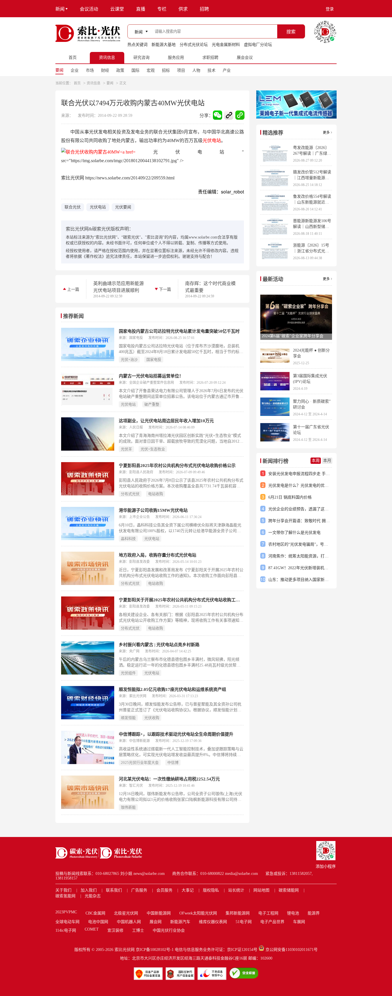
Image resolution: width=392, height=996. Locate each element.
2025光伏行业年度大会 (140, 762)
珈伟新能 (128, 807)
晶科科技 (128, 538)
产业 (227, 70)
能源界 (314, 913)
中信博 (172, 762)
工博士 (138, 930)
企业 (75, 70)
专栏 (161, 9)
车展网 (299, 922)
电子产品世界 (272, 922)
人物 (196, 70)
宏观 (151, 70)
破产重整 (151, 404)
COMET (92, 929)
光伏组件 (128, 673)
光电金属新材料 (226, 44)
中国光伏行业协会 (169, 930)
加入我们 (89, 890)
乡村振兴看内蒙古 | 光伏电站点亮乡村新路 (159, 644)
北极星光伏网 (126, 913)
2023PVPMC (66, 912)
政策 (120, 70)
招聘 (204, 9)
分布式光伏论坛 (194, 44)
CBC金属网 (95, 913)
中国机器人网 (129, 922)
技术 (211, 70)
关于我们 (63, 890)
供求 (183, 9)
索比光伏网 (124, 949)
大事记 (188, 890)
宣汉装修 (115, 930)
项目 (181, 70)
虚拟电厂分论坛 (258, 44)
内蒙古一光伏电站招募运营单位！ (151, 376)
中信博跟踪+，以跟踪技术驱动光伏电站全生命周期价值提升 (176, 734)
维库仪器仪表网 (213, 922)
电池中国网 (98, 922)
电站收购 (155, 494)
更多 (326, 133)
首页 (77, 83)
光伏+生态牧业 (153, 449)
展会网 (156, 922)
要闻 (59, 70)
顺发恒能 (128, 718)
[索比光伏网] (87, 33)
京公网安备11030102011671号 (291, 949)
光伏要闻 (123, 207)
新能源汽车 (180, 922)
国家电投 (153, 359)
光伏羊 (126, 449)
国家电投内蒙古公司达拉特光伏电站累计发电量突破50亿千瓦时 (179, 331)
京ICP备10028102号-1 (155, 949)
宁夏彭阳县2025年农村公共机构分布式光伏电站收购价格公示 (177, 465)
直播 (140, 9)
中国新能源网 (159, 913)
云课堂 (117, 9)
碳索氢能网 (65, 896)
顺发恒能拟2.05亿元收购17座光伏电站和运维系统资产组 (172, 689)
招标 (166, 70)
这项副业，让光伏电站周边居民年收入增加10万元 (166, 420)
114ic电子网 (65, 930)
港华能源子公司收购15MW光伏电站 (153, 510)
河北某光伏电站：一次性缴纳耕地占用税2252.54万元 (169, 779)
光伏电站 (212, 140)
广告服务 (139, 890)
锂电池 (293, 913)
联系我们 (114, 890)
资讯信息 (93, 83)
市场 (90, 70)
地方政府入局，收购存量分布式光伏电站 (157, 555)
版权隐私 (211, 890)
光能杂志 (93, 896)
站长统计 (236, 890)
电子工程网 (268, 913)
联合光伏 (73, 207)
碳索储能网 (289, 890)
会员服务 (164, 890)
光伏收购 (151, 718)
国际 (135, 70)
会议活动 (89, 9)
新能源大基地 (164, 44)
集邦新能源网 (238, 913)
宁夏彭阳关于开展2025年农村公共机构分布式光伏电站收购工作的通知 (181, 600)
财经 (105, 70)
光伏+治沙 (129, 359)
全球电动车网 (67, 922)
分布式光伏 (130, 494)
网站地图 (261, 890)
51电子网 (244, 922)
